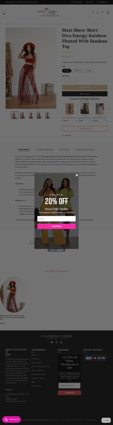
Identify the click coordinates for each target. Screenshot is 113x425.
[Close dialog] (77, 175)
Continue (56, 226)
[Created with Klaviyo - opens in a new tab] (56, 250)
